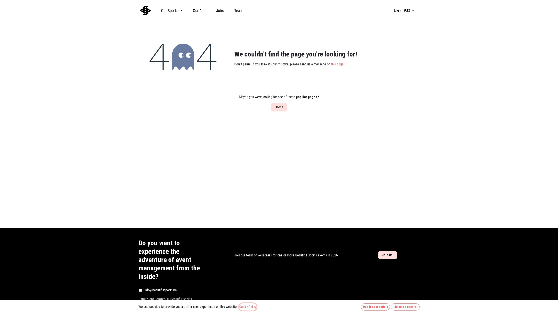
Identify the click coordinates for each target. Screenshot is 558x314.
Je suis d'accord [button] (405, 307)
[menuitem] (172, 10)
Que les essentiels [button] (375, 307)
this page (337, 64)
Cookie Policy (247, 307)
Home (279, 107)
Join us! (387, 255)
